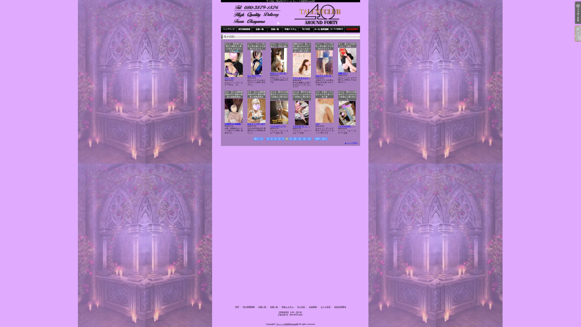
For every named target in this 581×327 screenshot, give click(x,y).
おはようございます (256, 124)
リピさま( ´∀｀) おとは (304, 126)
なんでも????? (254, 76)
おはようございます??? (326, 76)
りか (317, 124)
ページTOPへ (352, 143)
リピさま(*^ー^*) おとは (282, 126)
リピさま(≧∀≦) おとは (350, 126)
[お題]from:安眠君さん (235, 124)
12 (304, 139)
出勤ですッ (343, 73)
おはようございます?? (280, 73)
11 (300, 139)
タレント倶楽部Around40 (287, 324)
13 (309, 139)
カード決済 (337, 29)
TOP (228, 29)
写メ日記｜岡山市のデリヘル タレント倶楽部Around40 (290, 14)
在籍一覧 (275, 29)
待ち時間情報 (244, 29)
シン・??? (229, 78)
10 (295, 139)
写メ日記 (306, 29)
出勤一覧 (259, 29)
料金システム (290, 29)
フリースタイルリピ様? (303, 78)
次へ (324, 139)
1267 (317, 139)
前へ (256, 139)
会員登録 (321, 29)
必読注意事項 (352, 29)
